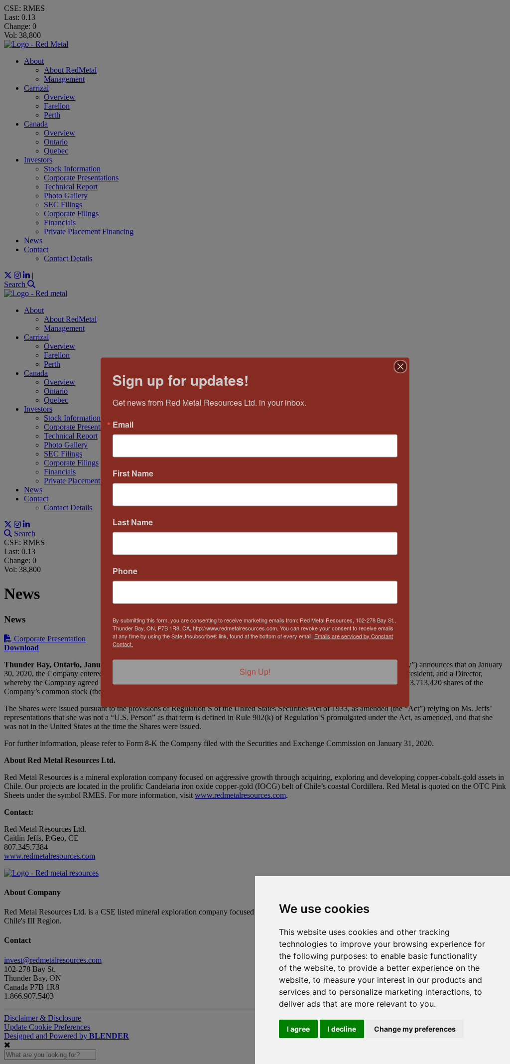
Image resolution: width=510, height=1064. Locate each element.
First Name (133, 473)
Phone (125, 571)
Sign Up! (255, 671)
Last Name (133, 522)
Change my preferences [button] (415, 1029)
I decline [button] (342, 1029)
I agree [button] (298, 1029)
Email (123, 424)
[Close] (400, 366)
